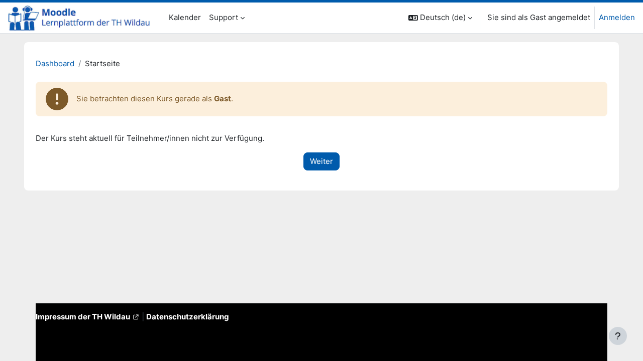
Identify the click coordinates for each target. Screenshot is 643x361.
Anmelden (617, 17)
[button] (440, 18)
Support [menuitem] (223, 17)
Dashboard (55, 63)
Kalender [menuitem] (185, 17)
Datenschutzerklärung (187, 316)
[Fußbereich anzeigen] (618, 336)
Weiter (321, 161)
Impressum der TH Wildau (83, 316)
